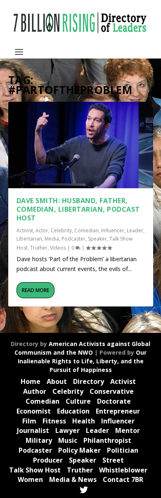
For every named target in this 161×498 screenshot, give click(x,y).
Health (83, 421)
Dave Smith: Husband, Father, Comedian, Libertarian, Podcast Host (78, 209)
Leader (135, 230)
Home (30, 381)
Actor (42, 230)
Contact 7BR (123, 479)
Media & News (73, 479)
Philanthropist (107, 440)
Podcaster (73, 238)
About (57, 381)
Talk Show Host (35, 470)
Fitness (54, 421)
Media (52, 238)
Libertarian (29, 238)
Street (113, 460)
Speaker (97, 238)
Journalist (33, 430)
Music (67, 440)
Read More (35, 290)
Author (34, 391)
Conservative (112, 391)
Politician (122, 450)
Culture (78, 401)
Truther (38, 247)
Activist (25, 230)
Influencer (112, 230)
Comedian (86, 230)
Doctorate (114, 401)
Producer (48, 460)
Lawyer (67, 430)
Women (30, 479)
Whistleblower (123, 470)
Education (73, 411)
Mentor (127, 430)
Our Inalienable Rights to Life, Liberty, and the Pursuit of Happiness (82, 361)
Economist (34, 411)
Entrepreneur (118, 411)
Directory (88, 381)
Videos (58, 247)
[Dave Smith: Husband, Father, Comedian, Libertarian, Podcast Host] (80, 145)
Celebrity (61, 230)
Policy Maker (79, 450)
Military (39, 440)
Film (29, 421)
